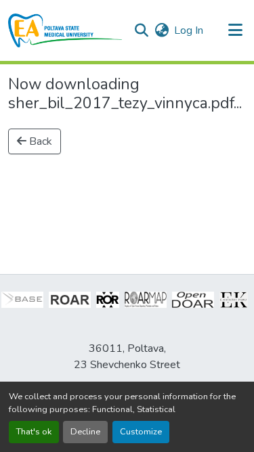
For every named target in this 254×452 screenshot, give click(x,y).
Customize (141, 432)
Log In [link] (188, 30)
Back (39, 141)
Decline (85, 432)
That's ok (33, 432)
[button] (65, 30)
